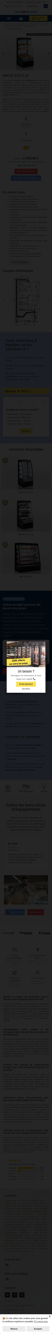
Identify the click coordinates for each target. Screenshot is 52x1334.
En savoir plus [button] (41, 1321)
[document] (26, 667)
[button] (41, 645)
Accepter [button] (38, 1329)
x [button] (50, 1316)
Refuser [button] (14, 1329)
